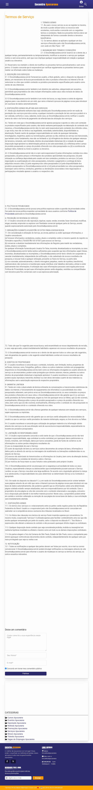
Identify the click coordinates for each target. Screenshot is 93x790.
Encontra (46, 4)
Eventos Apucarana (16, 720)
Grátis (53, 764)
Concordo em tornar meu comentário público (24, 669)
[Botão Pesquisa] (86, 4)
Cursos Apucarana (15, 718)
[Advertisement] (22, 37)
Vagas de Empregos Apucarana (21, 739)
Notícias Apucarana (16, 726)
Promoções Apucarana (17, 728)
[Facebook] (7, 761)
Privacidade (16, 788)
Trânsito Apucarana (16, 736)
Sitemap (24, 788)
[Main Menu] (7, 4)
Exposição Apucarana (17, 723)
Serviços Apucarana (16, 731)
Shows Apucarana (15, 734)
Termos (8, 788)
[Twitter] (13, 761)
